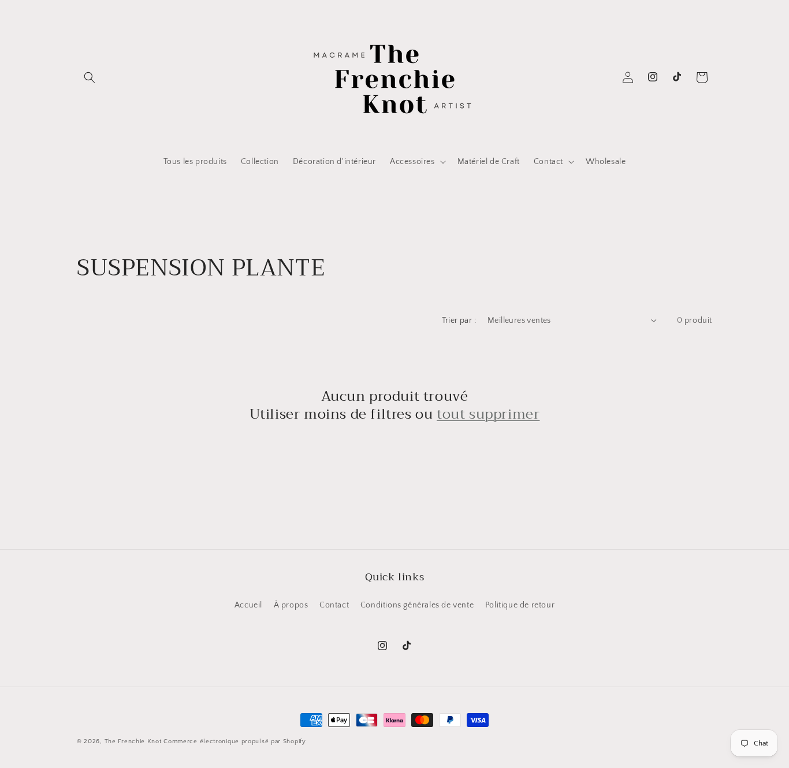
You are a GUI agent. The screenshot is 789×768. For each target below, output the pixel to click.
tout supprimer (488, 414)
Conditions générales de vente (417, 605)
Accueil (248, 605)
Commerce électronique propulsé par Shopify (234, 741)
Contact (334, 605)
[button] (89, 77)
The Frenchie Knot (133, 741)
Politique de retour (519, 605)
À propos (291, 605)
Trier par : (459, 320)
